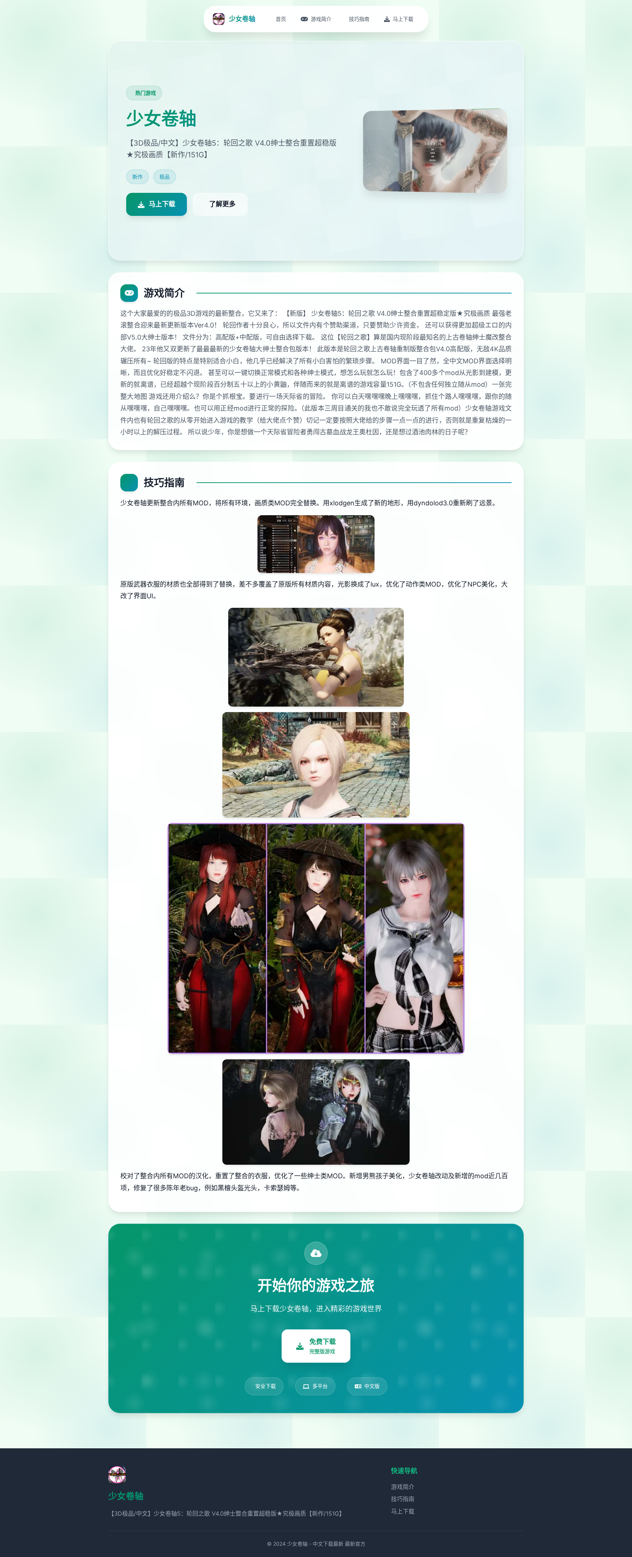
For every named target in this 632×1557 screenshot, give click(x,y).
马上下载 (402, 1511)
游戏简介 (402, 1486)
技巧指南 (402, 1498)
